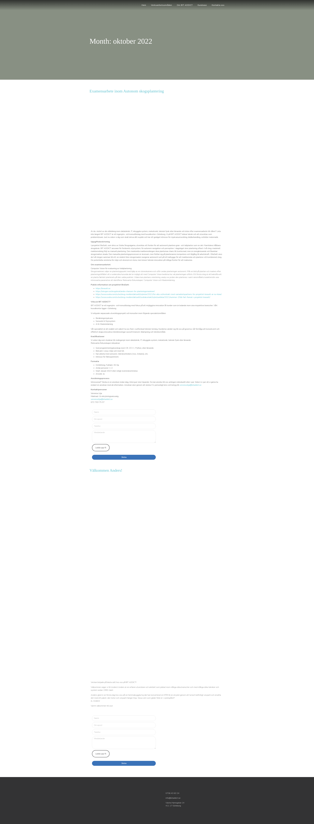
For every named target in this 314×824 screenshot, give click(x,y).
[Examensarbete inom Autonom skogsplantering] (157, 133)
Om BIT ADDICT (185, 5)
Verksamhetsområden (161, 5)
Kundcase (202, 5)
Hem (144, 5)
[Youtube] (127, 807)
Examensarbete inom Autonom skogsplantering (127, 91)
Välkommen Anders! (106, 470)
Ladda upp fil (100, 447)
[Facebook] (110, 807)
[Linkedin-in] (115, 807)
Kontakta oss (218, 5)
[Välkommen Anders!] (157, 525)
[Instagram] (121, 807)
